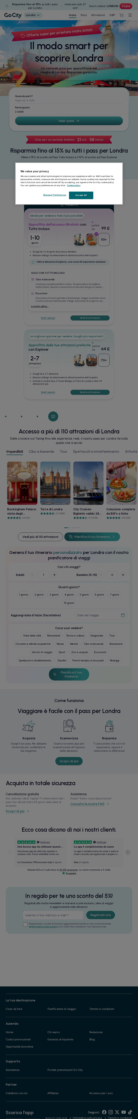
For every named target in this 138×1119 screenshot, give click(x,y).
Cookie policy (73, 185)
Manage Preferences (54, 195)
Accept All (81, 195)
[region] (69, 183)
